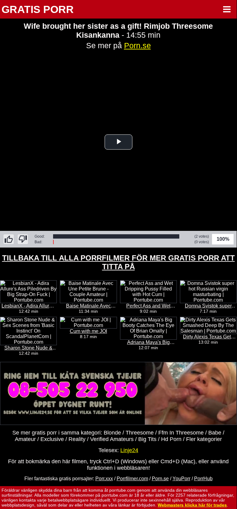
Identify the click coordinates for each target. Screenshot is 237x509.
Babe (214, 433)
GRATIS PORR (38, 9)
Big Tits (147, 439)
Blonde (112, 433)
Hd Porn (171, 439)
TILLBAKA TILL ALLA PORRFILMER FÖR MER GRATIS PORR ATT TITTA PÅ (118, 262)
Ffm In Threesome (181, 433)
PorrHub (203, 478)
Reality (77, 439)
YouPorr (181, 478)
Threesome (140, 433)
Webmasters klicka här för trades (192, 505)
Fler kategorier (204, 439)
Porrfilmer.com (132, 478)
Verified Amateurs (112, 439)
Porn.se (137, 45)
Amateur (25, 439)
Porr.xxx (104, 478)
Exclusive (52, 439)
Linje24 (129, 450)
